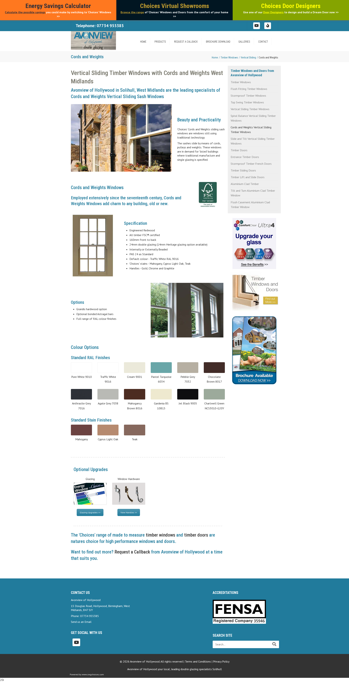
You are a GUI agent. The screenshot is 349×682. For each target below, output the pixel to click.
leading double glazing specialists (196, 669)
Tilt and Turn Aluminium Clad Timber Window (253, 193)
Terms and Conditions (198, 661)
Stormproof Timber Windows (248, 95)
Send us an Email (81, 622)
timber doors (196, 535)
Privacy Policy (221, 661)
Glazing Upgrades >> (90, 512)
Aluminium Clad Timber (245, 184)
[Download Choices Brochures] (254, 348)
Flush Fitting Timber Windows (249, 89)
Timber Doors (239, 150)
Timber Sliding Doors (243, 170)
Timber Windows (229, 57)
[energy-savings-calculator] (268, 25)
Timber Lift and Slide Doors (247, 177)
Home (215, 57)
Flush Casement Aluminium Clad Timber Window (250, 204)
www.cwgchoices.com (93, 674)
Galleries (244, 42)
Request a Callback (186, 42)
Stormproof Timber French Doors (251, 163)
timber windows (160, 535)
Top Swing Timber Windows (247, 102)
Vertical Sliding (248, 57)
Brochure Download (218, 42)
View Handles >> (129, 512)
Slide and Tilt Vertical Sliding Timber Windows (253, 141)
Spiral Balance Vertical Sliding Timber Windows (253, 118)
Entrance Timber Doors (245, 157)
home (143, 42)
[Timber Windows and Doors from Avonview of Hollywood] (254, 290)
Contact (263, 42)
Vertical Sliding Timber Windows (250, 109)
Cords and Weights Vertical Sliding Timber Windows (251, 129)
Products (160, 42)
